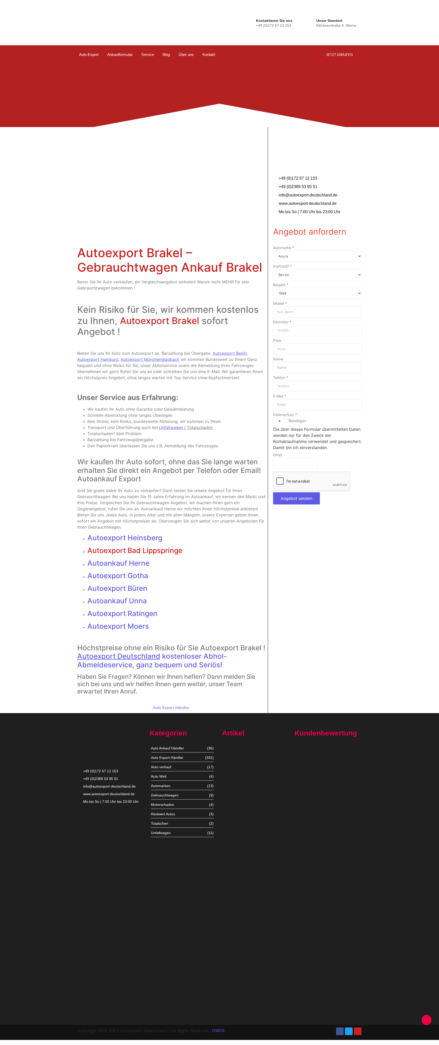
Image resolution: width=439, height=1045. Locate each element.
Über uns (186, 54)
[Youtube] (358, 1031)
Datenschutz (285, 415)
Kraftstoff (282, 266)
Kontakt (208, 54)
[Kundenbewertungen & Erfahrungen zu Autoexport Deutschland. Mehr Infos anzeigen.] (414, 68)
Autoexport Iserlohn (238, 927)
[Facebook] (340, 1031)
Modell (280, 303)
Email (277, 455)
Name (278, 359)
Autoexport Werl (235, 839)
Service (147, 54)
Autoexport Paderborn (240, 974)
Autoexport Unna (236, 793)
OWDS (218, 1030)
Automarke (283, 248)
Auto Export (89, 54)
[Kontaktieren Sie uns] (251, 22)
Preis (277, 340)
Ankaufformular (120, 54)
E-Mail (279, 396)
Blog (166, 54)
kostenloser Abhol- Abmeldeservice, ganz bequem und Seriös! (152, 660)
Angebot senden (296, 498)
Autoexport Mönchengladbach (247, 883)
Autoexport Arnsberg (239, 1005)
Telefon (280, 377)
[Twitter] (349, 1031)
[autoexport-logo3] (94, 22)
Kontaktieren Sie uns (274, 21)
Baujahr (280, 285)
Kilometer (282, 322)
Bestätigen (297, 421)
